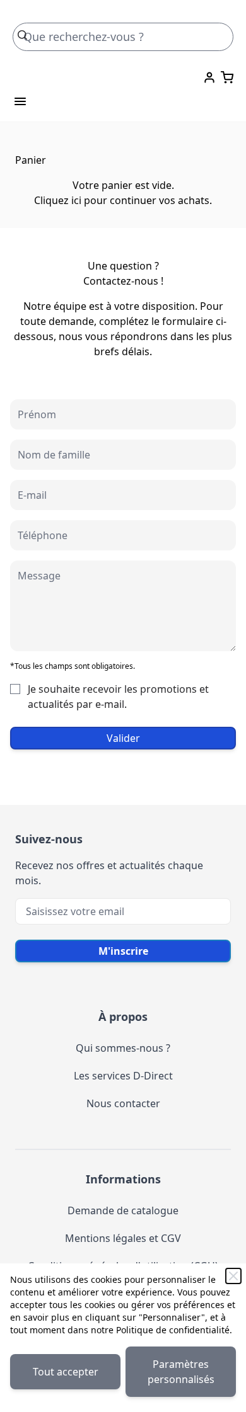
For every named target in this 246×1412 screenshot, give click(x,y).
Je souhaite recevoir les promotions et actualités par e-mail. (118, 696)
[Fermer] (233, 1276)
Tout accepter (65, 1372)
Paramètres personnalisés (181, 1371)
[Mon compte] (209, 77)
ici (76, 200)
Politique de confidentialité (173, 1330)
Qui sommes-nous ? (123, 1048)
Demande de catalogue (123, 1210)
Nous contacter (123, 1103)
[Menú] (20, 101)
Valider (123, 738)
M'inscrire (123, 951)
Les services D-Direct (123, 1076)
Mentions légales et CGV (123, 1238)
